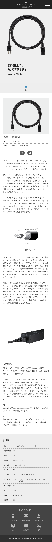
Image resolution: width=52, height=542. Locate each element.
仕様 (26, 90)
